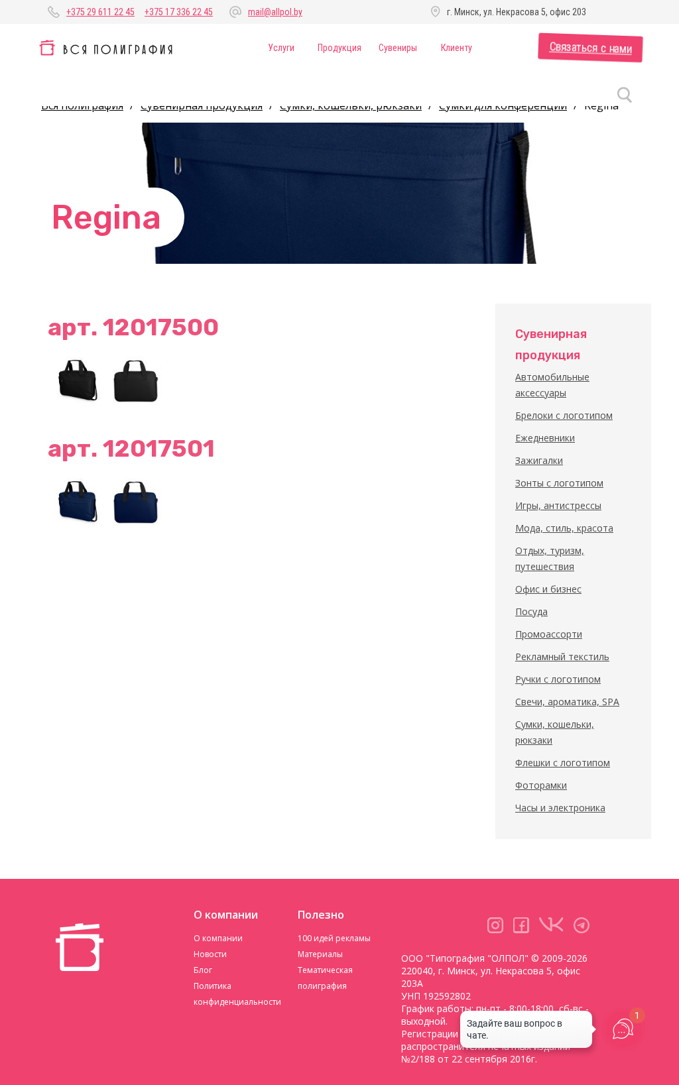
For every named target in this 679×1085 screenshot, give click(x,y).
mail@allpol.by (275, 12)
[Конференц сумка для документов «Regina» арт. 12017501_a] (77, 502)
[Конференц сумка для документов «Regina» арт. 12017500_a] (77, 381)
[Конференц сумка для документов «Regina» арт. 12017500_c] (137, 381)
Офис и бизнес (548, 589)
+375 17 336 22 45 (179, 12)
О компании (218, 938)
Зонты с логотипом (559, 483)
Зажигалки (539, 460)
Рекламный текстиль (562, 656)
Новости (210, 954)
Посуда (531, 611)
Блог (203, 970)
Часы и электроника (560, 807)
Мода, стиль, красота (564, 528)
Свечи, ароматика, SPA (567, 701)
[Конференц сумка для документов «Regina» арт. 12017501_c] (137, 502)
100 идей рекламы (334, 938)
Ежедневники (545, 437)
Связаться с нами (590, 48)
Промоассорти (548, 634)
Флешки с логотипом (562, 762)
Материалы (320, 954)
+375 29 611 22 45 (100, 12)
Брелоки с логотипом (564, 415)
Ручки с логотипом (558, 679)
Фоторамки (541, 785)
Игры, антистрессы (558, 505)
